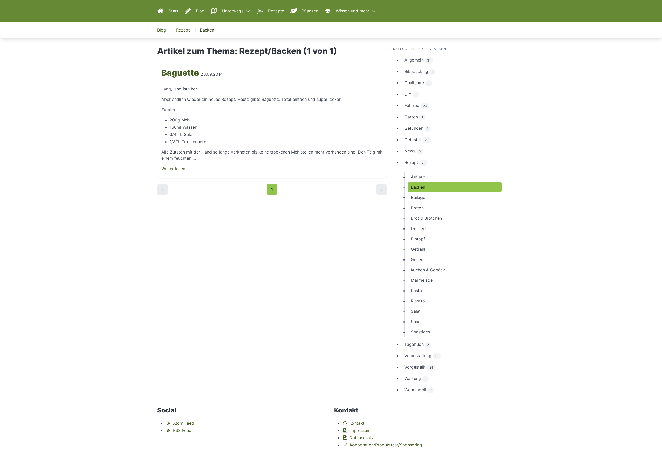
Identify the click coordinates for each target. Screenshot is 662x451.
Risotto (418, 300)
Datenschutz (361, 437)
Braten (417, 207)
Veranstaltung (421, 355)
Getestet (416, 139)
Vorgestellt (418, 367)
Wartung (415, 378)
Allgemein (417, 60)
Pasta (416, 290)
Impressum (359, 430)
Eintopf (418, 238)
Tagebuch (416, 344)
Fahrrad (415, 105)
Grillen (417, 259)
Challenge (417, 82)
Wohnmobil (418, 389)
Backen (418, 187)
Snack (417, 321)
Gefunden (416, 128)
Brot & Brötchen (426, 218)
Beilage (418, 197)
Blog (161, 30)
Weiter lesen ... (175, 168)
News (412, 151)
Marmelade (422, 280)
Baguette (180, 73)
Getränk (418, 249)
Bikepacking (418, 71)
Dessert (418, 228)
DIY (410, 94)
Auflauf (418, 176)
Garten (413, 116)
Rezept (183, 30)
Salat (416, 311)
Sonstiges (420, 331)
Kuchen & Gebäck (428, 269)
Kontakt (356, 423)
